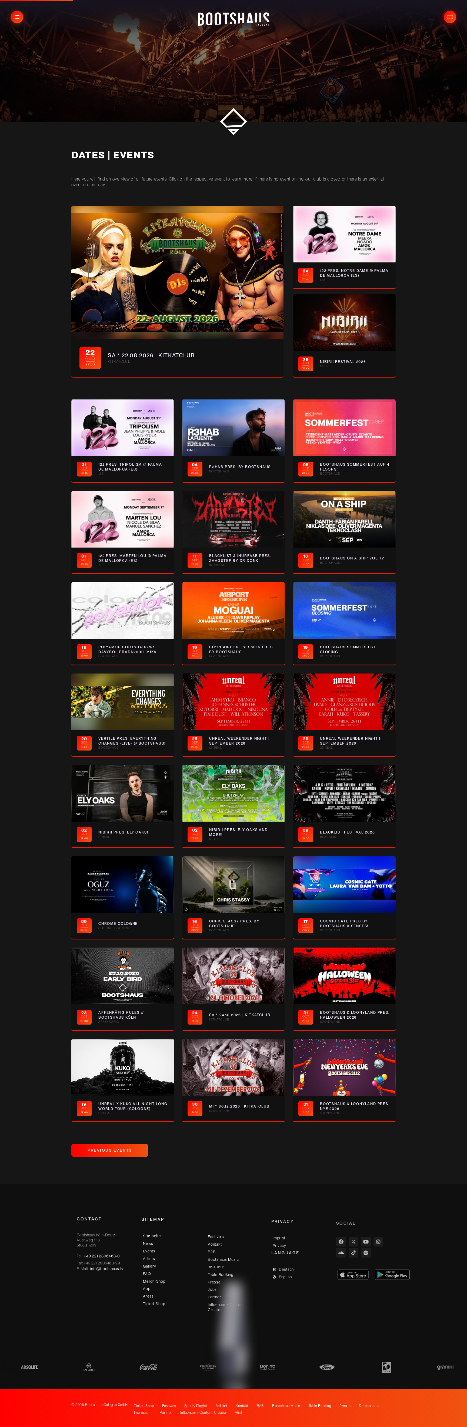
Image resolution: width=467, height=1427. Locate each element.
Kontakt (215, 1243)
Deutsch (286, 1267)
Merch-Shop (154, 1280)
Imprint (279, 1235)
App (146, 1288)
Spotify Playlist (195, 1406)
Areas (148, 1295)
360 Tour (216, 1265)
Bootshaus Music (223, 1258)
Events (149, 1250)
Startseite (152, 1235)
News (148, 1243)
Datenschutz (369, 1406)
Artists (149, 1258)
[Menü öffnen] (17, 17)
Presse (214, 1280)
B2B (211, 1250)
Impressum (143, 1413)
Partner (214, 1295)
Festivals (216, 1235)
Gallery (149, 1265)
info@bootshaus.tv (107, 1268)
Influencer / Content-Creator (226, 1306)
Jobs (212, 1288)
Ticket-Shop (154, 1303)
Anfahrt (222, 1406)
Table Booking (221, 1273)
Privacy (279, 1243)
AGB (238, 1413)
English (285, 1274)
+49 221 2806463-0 (102, 1256)
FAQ (147, 1273)
